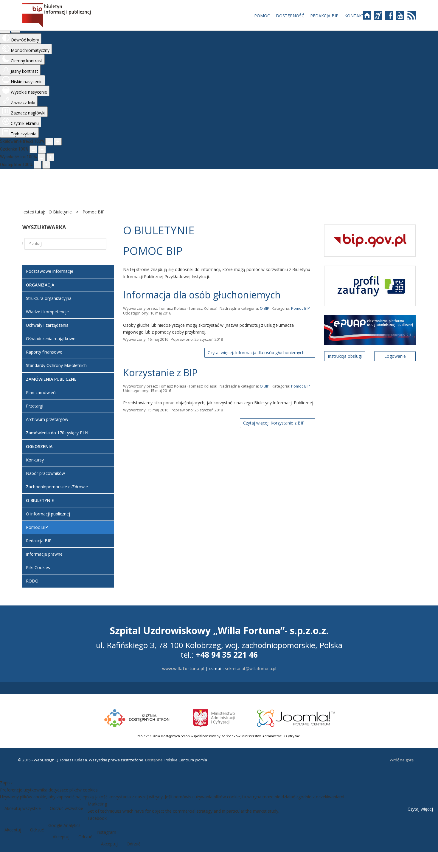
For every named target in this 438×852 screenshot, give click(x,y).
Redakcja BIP (39, 540)
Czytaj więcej (420, 809)
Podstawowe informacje (49, 271)
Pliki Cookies (38, 567)
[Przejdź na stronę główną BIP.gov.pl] (369, 240)
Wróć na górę (402, 760)
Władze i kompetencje (47, 312)
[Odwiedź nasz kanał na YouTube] (400, 17)
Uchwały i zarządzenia (47, 325)
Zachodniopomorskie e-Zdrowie (57, 486)
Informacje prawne (44, 554)
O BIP (264, 308)
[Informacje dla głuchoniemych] (380, 17)
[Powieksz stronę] (58, 141)
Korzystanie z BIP (160, 372)
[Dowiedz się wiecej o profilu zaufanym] (369, 285)
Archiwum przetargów (47, 419)
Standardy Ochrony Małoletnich (56, 365)
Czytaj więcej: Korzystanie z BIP (274, 423)
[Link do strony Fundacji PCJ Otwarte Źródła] (296, 717)
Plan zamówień (41, 392)
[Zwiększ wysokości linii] (50, 157)
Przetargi (34, 406)
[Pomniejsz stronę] (49, 141)
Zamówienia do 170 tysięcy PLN (57, 433)
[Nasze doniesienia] (410, 17)
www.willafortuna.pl (183, 668)
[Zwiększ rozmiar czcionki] (42, 149)
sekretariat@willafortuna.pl (250, 668)
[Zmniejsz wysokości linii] (42, 157)
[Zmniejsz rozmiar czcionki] (33, 149)
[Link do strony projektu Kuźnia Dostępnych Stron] (137, 717)
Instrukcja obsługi (345, 356)
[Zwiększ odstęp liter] (46, 165)
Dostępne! (154, 760)
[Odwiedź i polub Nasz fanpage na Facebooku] (391, 17)
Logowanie (395, 356)
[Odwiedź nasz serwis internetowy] (369, 17)
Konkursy (35, 460)
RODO (32, 581)
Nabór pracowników (45, 473)
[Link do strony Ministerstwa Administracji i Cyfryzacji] (214, 717)
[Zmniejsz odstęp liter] (37, 165)
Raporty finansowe (44, 352)
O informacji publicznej (48, 514)
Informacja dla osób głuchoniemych (202, 294)
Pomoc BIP (300, 308)
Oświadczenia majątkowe (50, 338)
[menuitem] (262, 15)
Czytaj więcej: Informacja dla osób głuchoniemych (257, 352)
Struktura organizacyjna (49, 298)
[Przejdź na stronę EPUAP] (370, 329)
